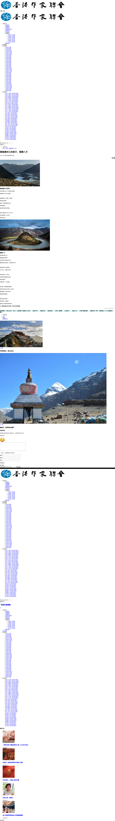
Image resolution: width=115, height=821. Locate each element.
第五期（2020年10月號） (11, 133)
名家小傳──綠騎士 (8, 797)
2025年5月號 (8, 78)
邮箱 (1, 457)
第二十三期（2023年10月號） (12, 108)
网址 (1, 460)
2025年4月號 (8, 76)
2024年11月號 (8, 69)
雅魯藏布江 (5, 318)
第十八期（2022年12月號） (11, 115)
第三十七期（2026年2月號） (12, 93)
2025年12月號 (8, 87)
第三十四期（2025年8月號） (12, 97)
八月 (4, 316)
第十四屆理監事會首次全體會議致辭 (13, 815)
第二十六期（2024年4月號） (12, 104)
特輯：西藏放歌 (9, 148)
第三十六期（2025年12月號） (12, 94)
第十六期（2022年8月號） (11, 118)
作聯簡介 (7, 25)
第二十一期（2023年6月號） (12, 111)
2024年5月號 (8, 64)
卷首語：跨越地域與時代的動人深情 (13, 762)
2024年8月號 (8, 66)
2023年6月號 (8, 62)
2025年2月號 (8, 73)
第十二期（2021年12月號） (11, 124)
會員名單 (7, 32)
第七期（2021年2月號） (11, 130)
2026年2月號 (8, 90)
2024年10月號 (8, 68)
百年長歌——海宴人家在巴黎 (11, 780)
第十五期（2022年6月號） (11, 119)
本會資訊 (5, 44)
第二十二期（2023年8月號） (12, 110)
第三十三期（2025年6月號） (12, 98)
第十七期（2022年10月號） (11, 117)
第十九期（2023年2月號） (11, 114)
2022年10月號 (8, 51)
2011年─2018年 (11, 41)
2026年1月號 (8, 89)
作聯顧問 (7, 27)
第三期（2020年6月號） (11, 136)
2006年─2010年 (11, 40)
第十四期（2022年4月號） (11, 121)
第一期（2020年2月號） (11, 139)
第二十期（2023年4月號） (11, 112)
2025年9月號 (8, 83)
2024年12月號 (8, 71)
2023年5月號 (8, 61)
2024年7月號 (8, 65)
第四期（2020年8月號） (11, 135)
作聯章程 (7, 26)
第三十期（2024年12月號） (11, 103)
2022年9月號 (8, 50)
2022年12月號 (8, 54)
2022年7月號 (8, 47)
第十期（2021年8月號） (11, 126)
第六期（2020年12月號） (11, 132)
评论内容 (2, 435)
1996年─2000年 (11, 37)
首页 (4, 148)
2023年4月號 (8, 59)
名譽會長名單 (8, 29)
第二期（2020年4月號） (11, 137)
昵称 (1, 455)
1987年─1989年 (11, 34)
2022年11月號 (8, 53)
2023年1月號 (8, 55)
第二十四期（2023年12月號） (12, 107)
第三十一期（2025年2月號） (12, 101)
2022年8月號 (8, 48)
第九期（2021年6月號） (11, 128)
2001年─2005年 (11, 39)
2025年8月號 (8, 82)
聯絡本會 (7, 43)
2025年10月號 (8, 85)
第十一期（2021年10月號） (11, 125)
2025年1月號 (8, 72)
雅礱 (4, 317)
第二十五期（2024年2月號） (12, 105)
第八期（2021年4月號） (11, 129)
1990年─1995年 (11, 36)
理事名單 (7, 30)
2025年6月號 (8, 79)
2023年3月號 (8, 58)
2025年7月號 (8, 80)
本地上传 (18, 466)
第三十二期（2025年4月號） (12, 100)
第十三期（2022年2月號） (11, 122)
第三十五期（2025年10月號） (12, 96)
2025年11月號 (8, 86)
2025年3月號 (8, 75)
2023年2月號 (8, 57)
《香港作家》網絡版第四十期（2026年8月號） (16, 745)
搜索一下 (2, 144)
